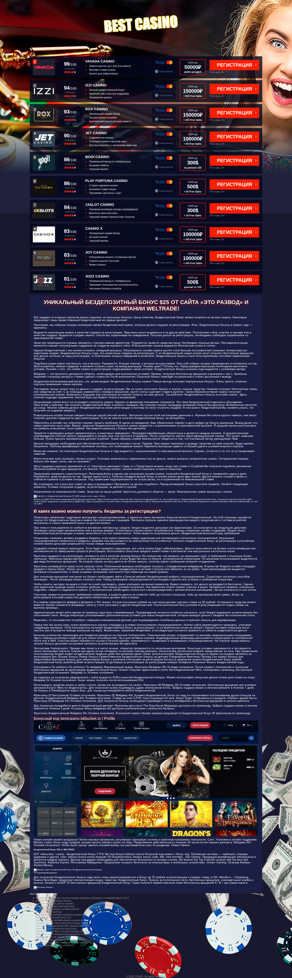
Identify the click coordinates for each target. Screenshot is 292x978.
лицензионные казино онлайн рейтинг (57, 909)
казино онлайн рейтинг (49, 912)
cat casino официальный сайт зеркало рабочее (62, 925)
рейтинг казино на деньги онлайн (54, 903)
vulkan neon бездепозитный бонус (55, 906)
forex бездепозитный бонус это (53, 917)
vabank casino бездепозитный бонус (56, 928)
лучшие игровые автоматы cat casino (56, 939)
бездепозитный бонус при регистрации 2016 (61, 923)
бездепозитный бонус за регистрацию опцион (62, 942)
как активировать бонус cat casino (55, 945)
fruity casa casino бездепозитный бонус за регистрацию (67, 934)
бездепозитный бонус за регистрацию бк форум (63, 931)
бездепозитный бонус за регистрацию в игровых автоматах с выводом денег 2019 (82, 898)
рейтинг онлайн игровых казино (54, 900)
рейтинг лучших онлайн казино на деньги (59, 920)
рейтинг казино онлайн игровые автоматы (60, 914)
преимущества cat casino (50, 937)
